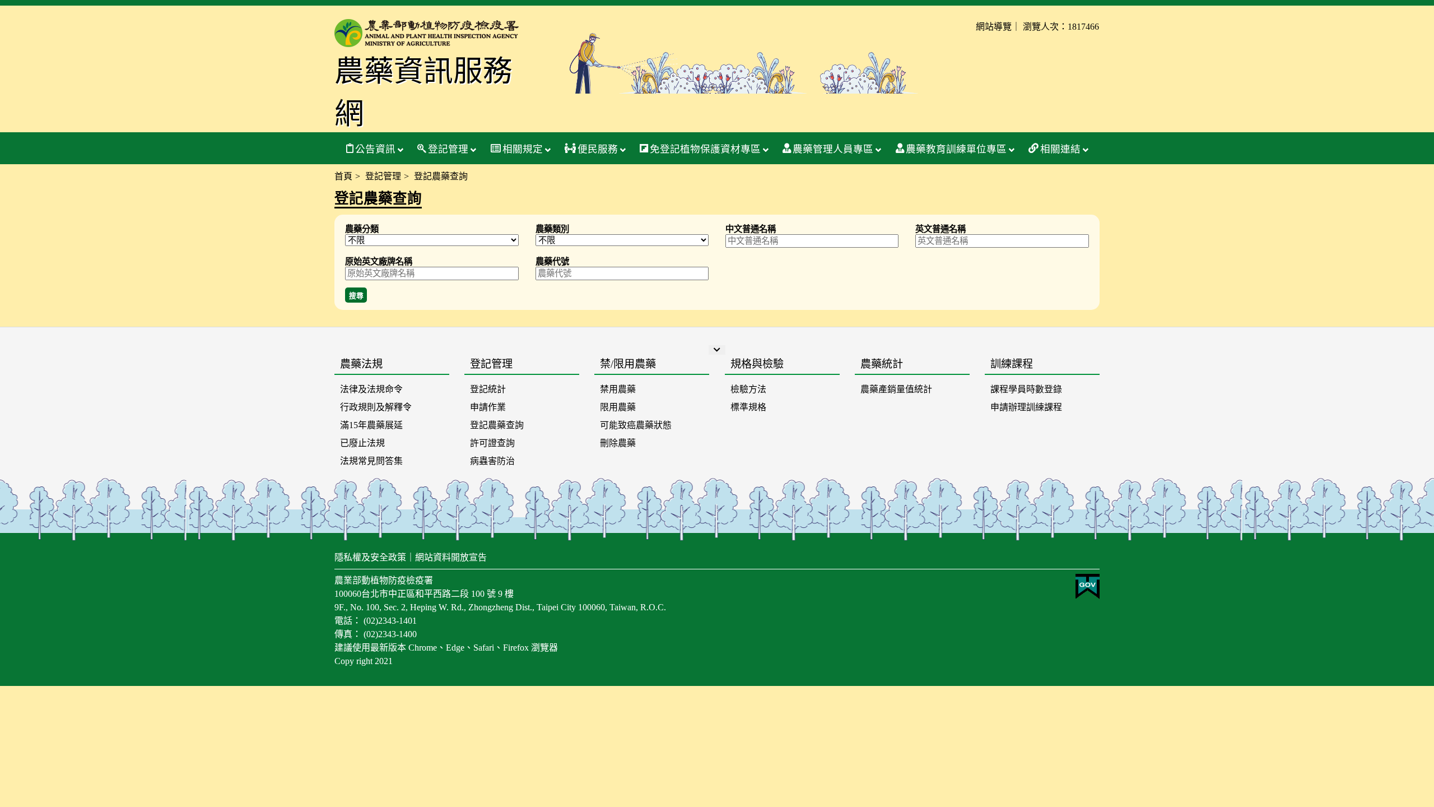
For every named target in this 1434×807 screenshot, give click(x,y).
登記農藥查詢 (497, 425)
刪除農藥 (618, 443)
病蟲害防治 (492, 461)
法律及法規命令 (371, 389)
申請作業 (488, 407)
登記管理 (448, 149)
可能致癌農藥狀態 (636, 425)
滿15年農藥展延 (371, 425)
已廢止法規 (362, 443)
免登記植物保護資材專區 (705, 149)
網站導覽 (994, 26)
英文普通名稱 (940, 229)
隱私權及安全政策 (370, 557)
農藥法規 (361, 364)
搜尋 (356, 295)
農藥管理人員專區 (833, 149)
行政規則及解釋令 (376, 407)
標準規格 (748, 407)
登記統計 (488, 389)
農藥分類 (362, 229)
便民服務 (598, 149)
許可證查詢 (492, 443)
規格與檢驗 (757, 364)
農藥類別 (552, 229)
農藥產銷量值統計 (896, 389)
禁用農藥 (618, 389)
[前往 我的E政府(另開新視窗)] (1088, 596)
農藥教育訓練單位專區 (956, 149)
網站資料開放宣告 (451, 557)
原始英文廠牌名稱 (378, 261)
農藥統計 (881, 364)
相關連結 (1060, 149)
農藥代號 (552, 261)
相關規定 (522, 149)
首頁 (343, 176)
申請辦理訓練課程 (1026, 407)
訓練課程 (1011, 364)
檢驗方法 (748, 389)
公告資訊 (375, 149)
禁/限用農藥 (628, 364)
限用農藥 (618, 407)
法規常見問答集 (371, 461)
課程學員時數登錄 (1026, 389)
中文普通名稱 (750, 229)
